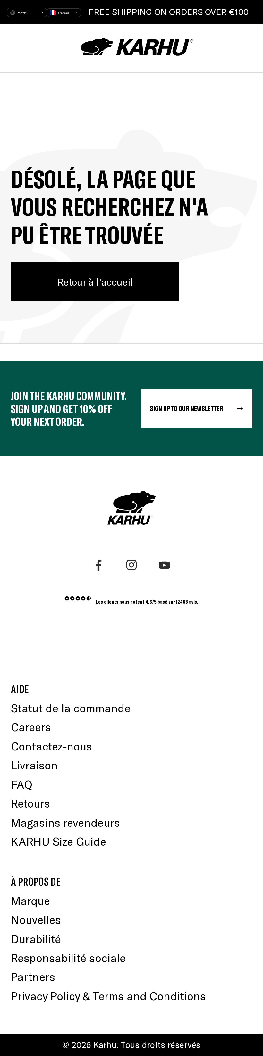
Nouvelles (36, 919)
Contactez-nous (51, 746)
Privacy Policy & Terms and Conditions (108, 995)
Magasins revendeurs (65, 822)
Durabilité (36, 938)
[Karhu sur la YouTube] (164, 565)
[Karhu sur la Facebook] (98, 565)
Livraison (34, 765)
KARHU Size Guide (58, 841)
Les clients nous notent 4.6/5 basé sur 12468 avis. (147, 602)
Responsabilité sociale (68, 957)
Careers (31, 726)
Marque (30, 900)
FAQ (21, 784)
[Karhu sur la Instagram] (131, 565)
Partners (33, 976)
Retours (30, 803)
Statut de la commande (71, 708)
